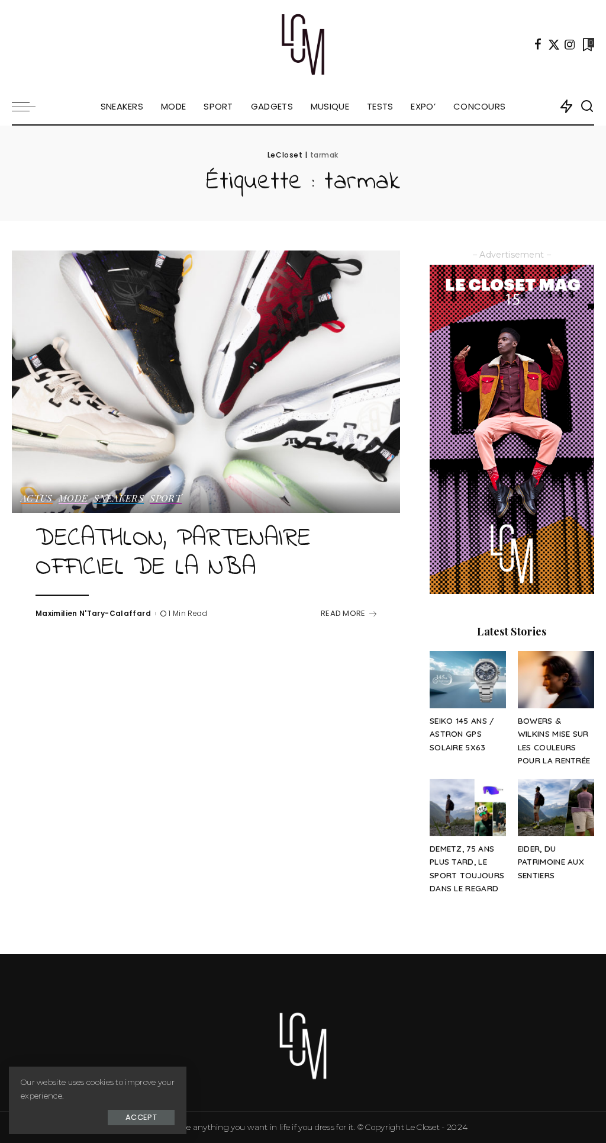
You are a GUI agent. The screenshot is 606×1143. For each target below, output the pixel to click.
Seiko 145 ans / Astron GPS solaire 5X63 (462, 733)
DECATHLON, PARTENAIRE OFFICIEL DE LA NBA (173, 553)
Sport (166, 498)
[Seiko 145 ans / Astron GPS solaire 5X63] (468, 679)
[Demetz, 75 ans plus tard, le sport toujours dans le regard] (468, 807)
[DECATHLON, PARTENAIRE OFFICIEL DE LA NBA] (206, 382)
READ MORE (343, 613)
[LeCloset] (303, 44)
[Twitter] (554, 44)
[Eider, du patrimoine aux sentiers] (556, 807)
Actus (37, 498)
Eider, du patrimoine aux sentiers (551, 861)
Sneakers (119, 498)
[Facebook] (538, 44)
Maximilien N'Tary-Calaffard (93, 613)
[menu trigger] (29, 106)
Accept (141, 1117)
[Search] (587, 106)
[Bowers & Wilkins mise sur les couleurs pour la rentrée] (556, 679)
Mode (73, 498)
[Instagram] (570, 44)
